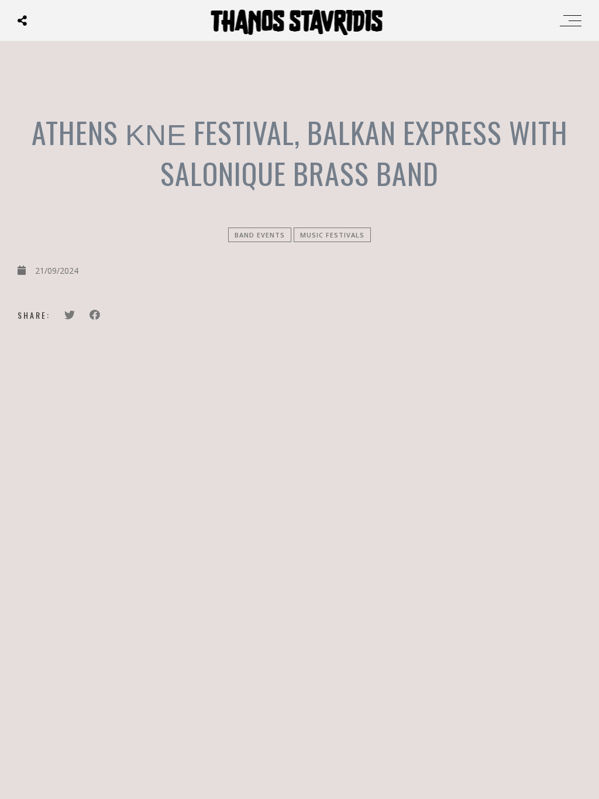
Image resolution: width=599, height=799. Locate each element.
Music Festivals (332, 234)
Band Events (260, 234)
